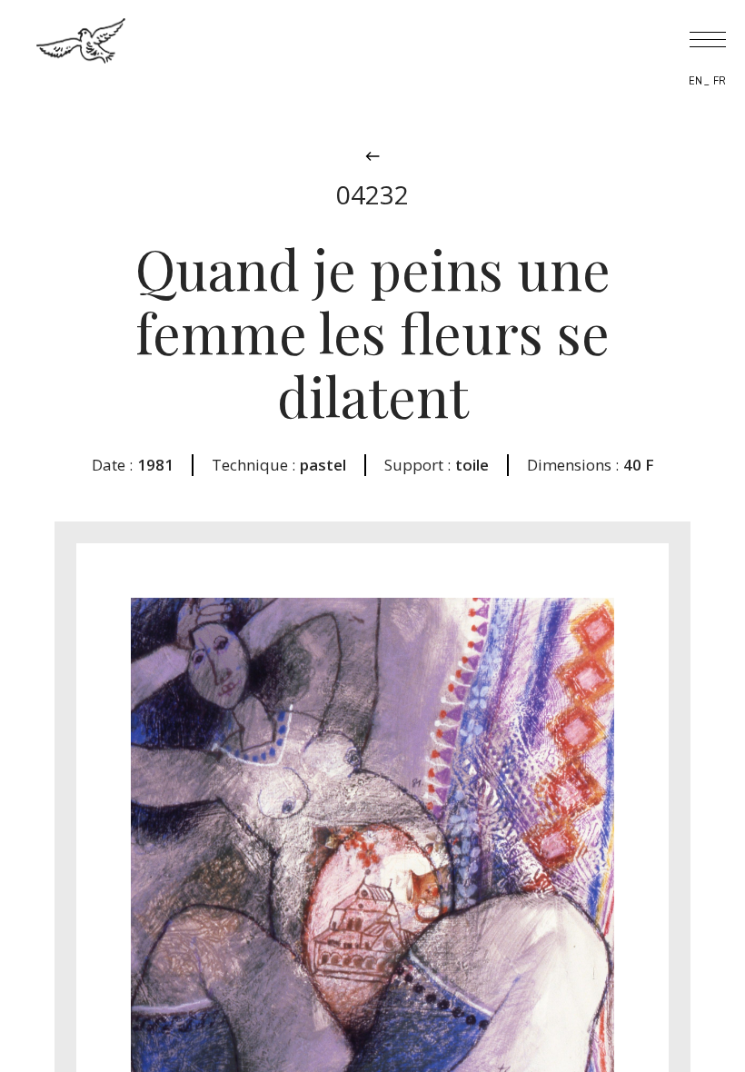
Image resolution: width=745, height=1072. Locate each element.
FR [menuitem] (719, 81)
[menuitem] (695, 81)
